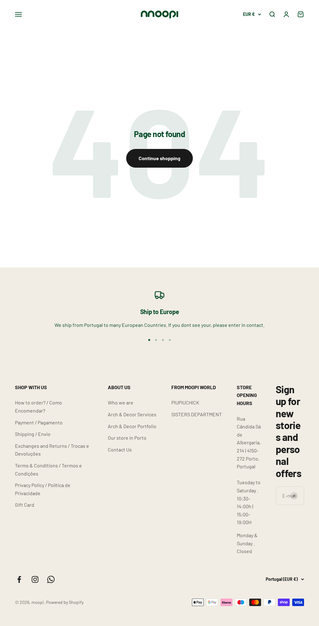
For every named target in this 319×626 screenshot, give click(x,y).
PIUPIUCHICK (185, 402)
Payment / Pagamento (39, 422)
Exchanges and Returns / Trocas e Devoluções (52, 450)
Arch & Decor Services (132, 414)
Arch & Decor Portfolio (132, 426)
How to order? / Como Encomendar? (38, 406)
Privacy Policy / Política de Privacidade (42, 489)
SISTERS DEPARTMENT (196, 414)
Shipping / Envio (32, 434)
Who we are (120, 402)
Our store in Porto (127, 438)
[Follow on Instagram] (35, 579)
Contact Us (120, 449)
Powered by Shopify (64, 602)
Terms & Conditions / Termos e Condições (48, 469)
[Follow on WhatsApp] (51, 579)
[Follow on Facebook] (19, 579)
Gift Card (24, 505)
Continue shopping (159, 158)
